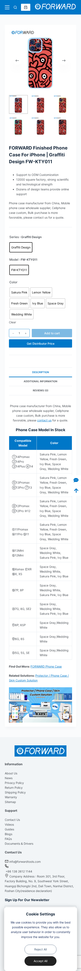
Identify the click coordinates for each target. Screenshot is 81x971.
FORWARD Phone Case (46, 666)
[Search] (15, 7)
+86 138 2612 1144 (18, 871)
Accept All (40, 961)
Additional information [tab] (40, 381)
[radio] (21, 247)
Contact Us (12, 819)
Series (14, 237)
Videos (9, 824)
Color (13, 282)
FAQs (8, 839)
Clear (12, 322)
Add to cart (52, 333)
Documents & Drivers (19, 843)
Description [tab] (40, 372)
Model (13, 260)
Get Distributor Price (40, 343)
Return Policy (14, 787)
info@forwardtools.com (25, 861)
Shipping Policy (15, 792)
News (8, 778)
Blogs (8, 834)
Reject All (40, 949)
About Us (11, 773)
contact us (44, 420)
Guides (9, 829)
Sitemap (10, 802)
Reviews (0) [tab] (40, 390)
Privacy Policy (14, 783)
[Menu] (7, 7)
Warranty (11, 797)
